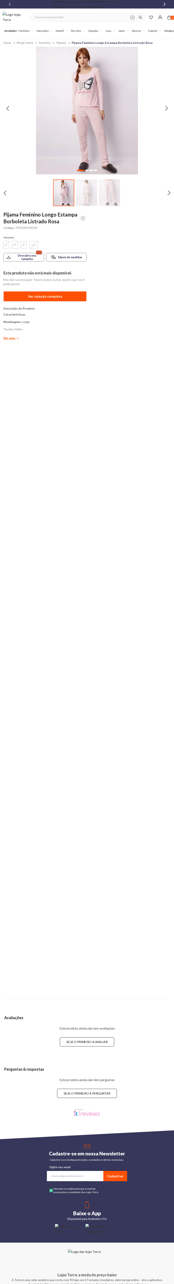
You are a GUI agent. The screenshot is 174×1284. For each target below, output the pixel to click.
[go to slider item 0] (63, 192)
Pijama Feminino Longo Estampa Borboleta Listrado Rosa (112, 42)
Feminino (45, 42)
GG (33, 245)
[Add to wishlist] (83, 218)
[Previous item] (10, 4)
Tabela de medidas (70, 257)
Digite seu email (59, 1167)
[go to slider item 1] (86, 192)
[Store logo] (14, 17)
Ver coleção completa (45, 296)
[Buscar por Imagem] (132, 17)
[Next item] (164, 4)
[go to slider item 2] (109, 192)
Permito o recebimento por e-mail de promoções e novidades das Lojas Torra (76, 1190)
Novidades (10, 30)
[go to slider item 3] (95, 170)
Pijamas (61, 42)
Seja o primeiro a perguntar (87, 1093)
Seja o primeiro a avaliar (87, 1042)
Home (7, 42)
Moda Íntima (25, 42)
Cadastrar (115, 1176)
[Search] (140, 17)
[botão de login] (160, 17)
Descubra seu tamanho (27, 257)
